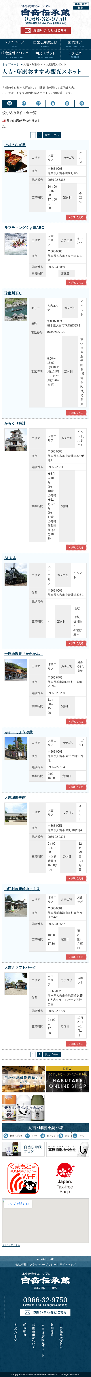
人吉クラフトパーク (20, 967)
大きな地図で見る (11, 1245)
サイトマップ (68, 1264)
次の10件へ (52, 135)
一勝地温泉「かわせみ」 (23, 654)
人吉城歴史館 (15, 797)
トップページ (10, 64)
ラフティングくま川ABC (24, 228)
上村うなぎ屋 (15, 145)
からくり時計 (15, 423)
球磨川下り (13, 293)
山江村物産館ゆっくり (22, 889)
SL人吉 (10, 558)
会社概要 (20, 1264)
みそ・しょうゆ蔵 (18, 732)
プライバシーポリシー (43, 1264)
